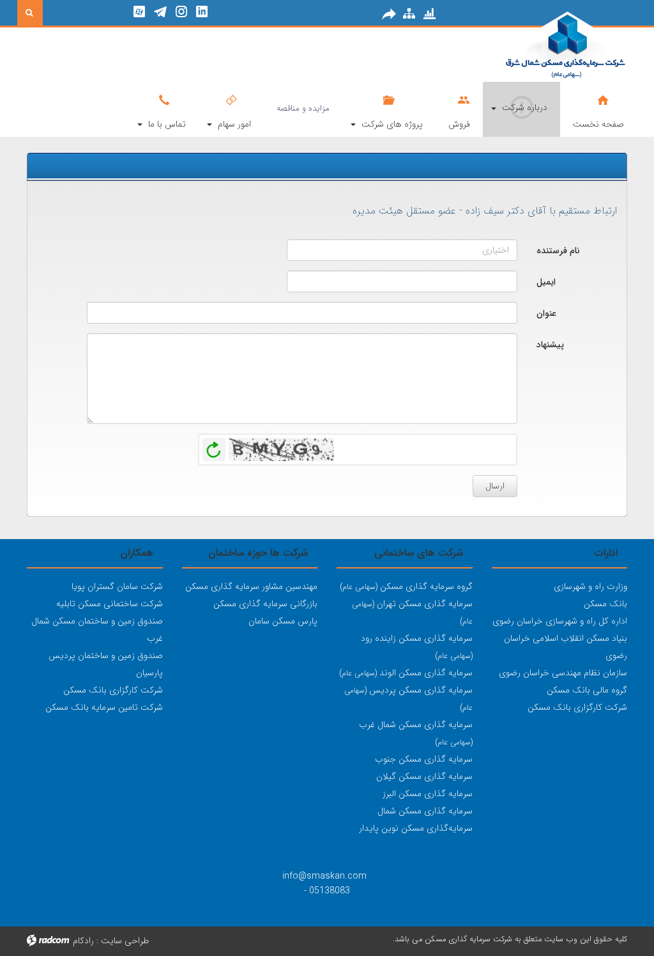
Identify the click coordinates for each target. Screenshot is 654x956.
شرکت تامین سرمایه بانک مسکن (104, 707)
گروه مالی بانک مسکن (587, 690)
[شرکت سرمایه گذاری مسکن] (533, 46)
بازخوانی (213, 446)
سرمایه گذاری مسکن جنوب (424, 759)
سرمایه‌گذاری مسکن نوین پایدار (416, 828)
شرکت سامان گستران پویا (117, 586)
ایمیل (546, 282)
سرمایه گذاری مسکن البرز (428, 794)
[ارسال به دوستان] (389, 14)
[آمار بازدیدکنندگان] (429, 14)
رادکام (83, 941)
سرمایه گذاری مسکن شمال (425, 811)
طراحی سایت (125, 941)
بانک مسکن (605, 604)
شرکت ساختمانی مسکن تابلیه (109, 604)
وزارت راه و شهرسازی (590, 586)
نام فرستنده (558, 251)
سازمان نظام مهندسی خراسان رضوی (563, 673)
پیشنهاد (550, 345)
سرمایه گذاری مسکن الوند (406, 673)
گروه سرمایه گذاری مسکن (406, 586)
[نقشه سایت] (409, 14)
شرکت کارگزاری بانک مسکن (577, 707)
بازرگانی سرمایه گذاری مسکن (265, 604)
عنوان (546, 313)
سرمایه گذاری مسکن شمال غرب (416, 724)
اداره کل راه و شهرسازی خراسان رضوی (559, 621)
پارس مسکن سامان (282, 621)
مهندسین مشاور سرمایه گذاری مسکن (251, 586)
